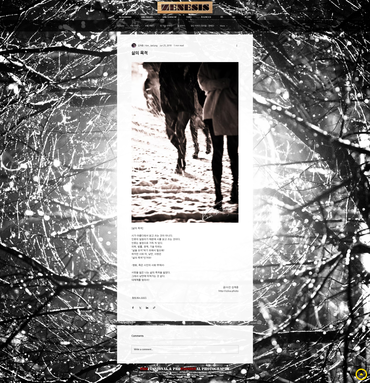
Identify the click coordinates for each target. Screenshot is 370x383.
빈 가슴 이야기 (166, 26)
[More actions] (236, 45)
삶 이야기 (181, 26)
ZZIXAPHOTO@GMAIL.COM (220, 372)
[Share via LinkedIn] (147, 307)
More (222, 26)
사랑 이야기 (134, 26)
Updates (120, 26)
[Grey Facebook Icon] (243, 3)
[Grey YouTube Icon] (248, 3)
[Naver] (253, 3)
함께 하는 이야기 (139, 298)
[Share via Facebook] (133, 307)
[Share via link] (154, 307)
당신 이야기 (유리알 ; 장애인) (202, 26)
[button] (125, 17)
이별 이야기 (149, 26)
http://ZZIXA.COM (185, 379)
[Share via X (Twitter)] (140, 307)
